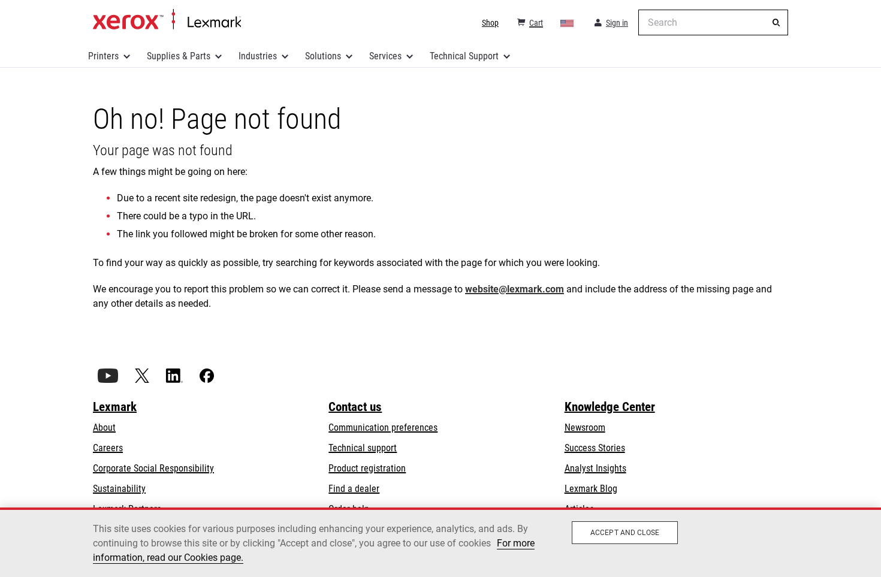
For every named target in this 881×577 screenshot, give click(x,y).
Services (385, 56)
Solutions (323, 56)
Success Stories (595, 448)
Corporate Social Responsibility (153, 468)
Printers (103, 56)
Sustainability (119, 488)
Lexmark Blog (591, 488)
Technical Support (464, 56)
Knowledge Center (610, 407)
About (104, 427)
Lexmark (115, 407)
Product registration (367, 468)
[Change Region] (567, 23)
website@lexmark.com (514, 289)
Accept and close (624, 532)
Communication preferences (383, 427)
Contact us (355, 407)
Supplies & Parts (178, 56)
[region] (440, 542)
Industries (258, 56)
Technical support (362, 448)
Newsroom (585, 427)
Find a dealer (353, 488)
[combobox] (713, 22)
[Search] (776, 22)
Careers (108, 448)
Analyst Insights (595, 468)
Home (167, 20)
